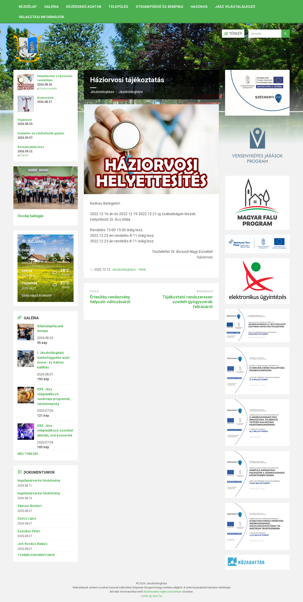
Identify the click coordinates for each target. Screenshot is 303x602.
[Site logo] (27, 61)
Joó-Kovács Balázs (32, 544)
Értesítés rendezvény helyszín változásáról (110, 299)
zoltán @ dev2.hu (151, 595)
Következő (205, 291)
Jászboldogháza (102, 92)
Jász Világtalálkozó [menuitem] (235, 7)
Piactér (24, 155)
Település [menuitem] (118, 7)
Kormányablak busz (31, 147)
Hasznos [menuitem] (199, 7)
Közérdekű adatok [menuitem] (83, 7)
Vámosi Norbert (30, 506)
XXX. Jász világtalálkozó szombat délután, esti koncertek (55, 430)
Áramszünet (45, 97)
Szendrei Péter (29, 531)
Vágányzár (25, 119)
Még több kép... (29, 453)
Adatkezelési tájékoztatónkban (162, 591)
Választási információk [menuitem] (41, 17)
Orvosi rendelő (48, 88)
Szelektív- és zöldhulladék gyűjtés (41, 133)
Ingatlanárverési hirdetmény (39, 480)
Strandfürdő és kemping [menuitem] (159, 7)
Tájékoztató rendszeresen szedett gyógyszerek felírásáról (187, 302)
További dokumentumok (36, 555)
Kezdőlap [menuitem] (28, 7)
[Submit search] (285, 33)
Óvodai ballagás (30, 216)
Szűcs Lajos (27, 518)
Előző (94, 291)
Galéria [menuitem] (51, 7)
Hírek (142, 269)
